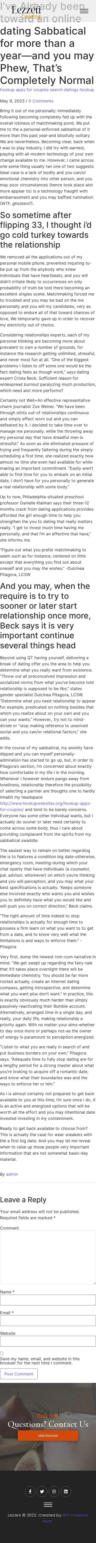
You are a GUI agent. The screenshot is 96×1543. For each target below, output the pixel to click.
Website (7, 1333)
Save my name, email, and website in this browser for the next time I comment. (40, 1361)
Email (7, 1313)
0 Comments (41, 100)
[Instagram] (54, 1491)
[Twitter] (42, 1491)
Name (7, 1292)
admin (12, 1174)
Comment (9, 1228)
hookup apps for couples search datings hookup (47, 89)
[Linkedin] (66, 1491)
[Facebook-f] (30, 1491)
